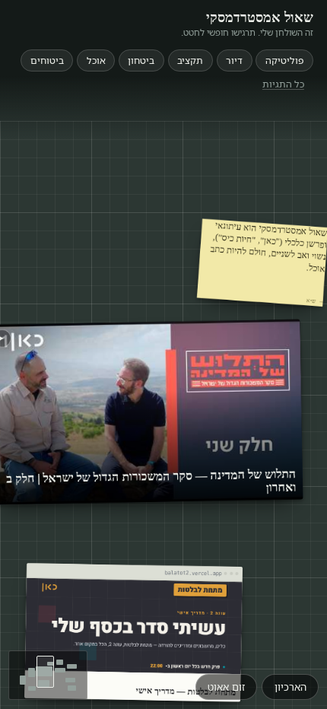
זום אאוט (226, 687)
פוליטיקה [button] (284, 60)
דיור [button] (234, 60)
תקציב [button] (190, 60)
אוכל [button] (96, 60)
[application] (163, 415)
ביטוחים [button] (47, 60)
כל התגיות (283, 83)
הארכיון (290, 687)
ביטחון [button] (141, 60)
